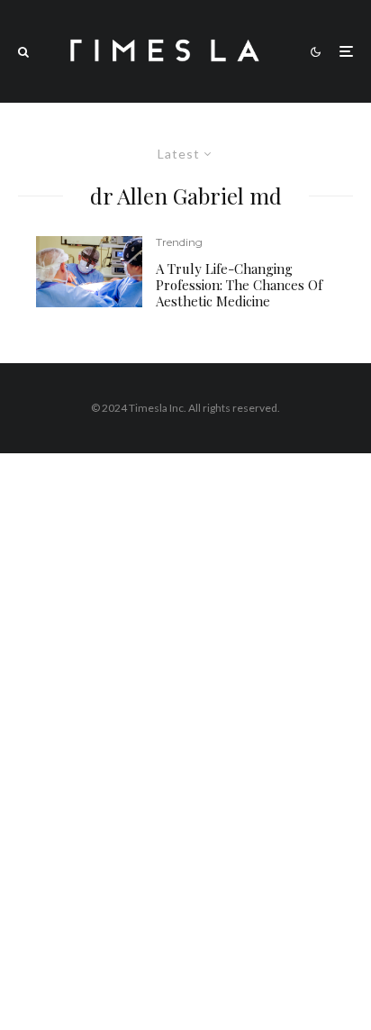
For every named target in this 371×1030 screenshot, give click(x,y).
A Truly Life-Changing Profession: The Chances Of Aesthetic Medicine (239, 284)
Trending (179, 242)
